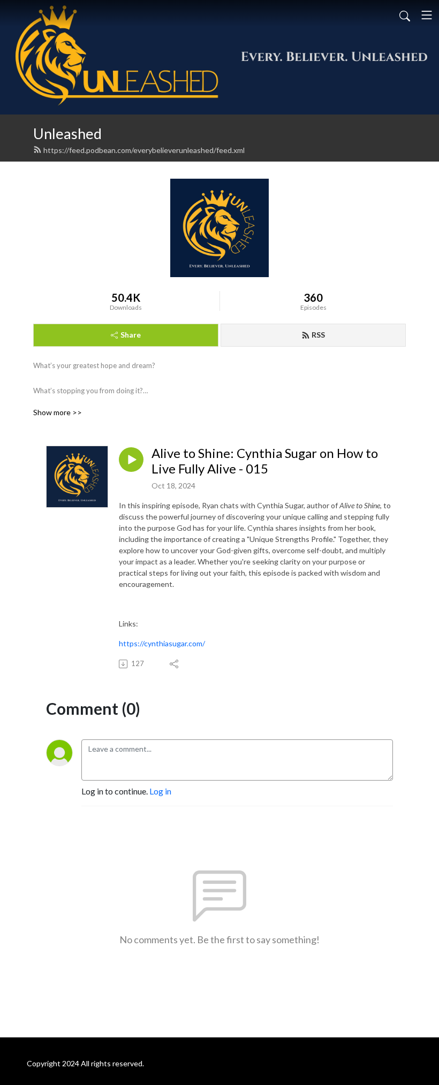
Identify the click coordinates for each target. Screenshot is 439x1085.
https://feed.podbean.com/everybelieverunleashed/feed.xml (144, 150)
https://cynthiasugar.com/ (162, 643)
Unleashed (67, 133)
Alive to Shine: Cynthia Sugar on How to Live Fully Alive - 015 (265, 461)
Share (130, 334)
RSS (318, 334)
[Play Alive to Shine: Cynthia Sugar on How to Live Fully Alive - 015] (131, 459)
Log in (160, 791)
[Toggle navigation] (426, 15)
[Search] (404, 15)
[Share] (175, 664)
